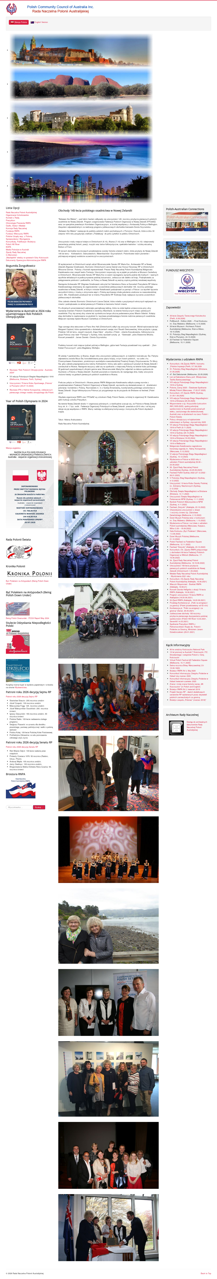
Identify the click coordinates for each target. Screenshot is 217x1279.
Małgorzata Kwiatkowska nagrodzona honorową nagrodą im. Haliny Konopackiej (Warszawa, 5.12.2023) (187, 449)
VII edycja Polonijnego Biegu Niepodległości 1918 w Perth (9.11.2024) (189, 426)
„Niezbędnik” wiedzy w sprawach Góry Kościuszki (27, 257)
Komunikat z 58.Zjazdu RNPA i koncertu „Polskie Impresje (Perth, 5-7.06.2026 (187, 365)
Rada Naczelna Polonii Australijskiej (21, 212)
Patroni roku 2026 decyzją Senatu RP (22, 746)
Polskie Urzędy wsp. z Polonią (19, 236)
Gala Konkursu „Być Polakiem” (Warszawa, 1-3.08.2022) (188, 532)
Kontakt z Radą (12, 217)
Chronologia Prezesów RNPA (18, 223)
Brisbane (24, 379)
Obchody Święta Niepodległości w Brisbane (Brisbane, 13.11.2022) (188, 492)
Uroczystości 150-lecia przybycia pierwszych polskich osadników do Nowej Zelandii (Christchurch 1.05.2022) (187, 568)
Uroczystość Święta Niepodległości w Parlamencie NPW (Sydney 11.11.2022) (187, 498)
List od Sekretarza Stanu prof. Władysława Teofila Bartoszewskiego (188, 378)
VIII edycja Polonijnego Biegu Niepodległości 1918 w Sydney (189, 383)
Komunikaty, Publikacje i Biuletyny (21, 241)
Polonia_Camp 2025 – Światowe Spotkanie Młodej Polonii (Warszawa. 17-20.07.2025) (188, 389)
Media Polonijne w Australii (17, 249)
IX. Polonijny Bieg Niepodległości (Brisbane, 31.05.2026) (189, 370)
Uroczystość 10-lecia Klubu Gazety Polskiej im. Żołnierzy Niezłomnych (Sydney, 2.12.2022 (188, 486)
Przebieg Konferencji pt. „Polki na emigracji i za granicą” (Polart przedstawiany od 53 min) (189, 604)
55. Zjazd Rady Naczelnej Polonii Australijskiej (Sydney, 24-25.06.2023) (186, 468)
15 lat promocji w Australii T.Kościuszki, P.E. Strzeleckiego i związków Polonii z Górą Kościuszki (189, 655)
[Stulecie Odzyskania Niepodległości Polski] (18, 641)
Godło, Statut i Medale (15, 225)
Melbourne (14, 379)
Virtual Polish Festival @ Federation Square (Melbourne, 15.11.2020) (188, 661)
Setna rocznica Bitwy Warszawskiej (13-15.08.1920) (187, 666)
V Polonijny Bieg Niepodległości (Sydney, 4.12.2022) (187, 479)
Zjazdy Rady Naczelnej (16, 252)
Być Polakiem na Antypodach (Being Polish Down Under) (27, 582)
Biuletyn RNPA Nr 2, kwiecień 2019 (185, 689)
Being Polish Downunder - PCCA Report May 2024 (27, 618)
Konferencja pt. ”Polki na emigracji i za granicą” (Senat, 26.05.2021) (186, 609)
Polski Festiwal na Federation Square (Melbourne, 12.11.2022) (186, 543)
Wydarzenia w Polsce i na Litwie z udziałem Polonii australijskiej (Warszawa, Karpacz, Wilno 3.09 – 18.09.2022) (188, 526)
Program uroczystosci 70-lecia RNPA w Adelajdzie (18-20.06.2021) (186, 596)
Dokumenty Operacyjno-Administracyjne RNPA (26, 260)
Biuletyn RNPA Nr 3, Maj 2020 (183, 670)
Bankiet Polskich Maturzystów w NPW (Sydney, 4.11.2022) (186, 503)
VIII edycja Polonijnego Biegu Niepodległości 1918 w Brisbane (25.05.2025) (189, 399)
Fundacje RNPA (12, 231)
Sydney (38, 379)
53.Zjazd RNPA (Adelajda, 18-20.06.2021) (187, 600)
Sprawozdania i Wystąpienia (18, 239)
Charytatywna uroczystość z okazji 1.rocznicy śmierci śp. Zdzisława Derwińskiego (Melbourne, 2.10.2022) (185, 512)
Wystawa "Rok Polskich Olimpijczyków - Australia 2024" (31, 371)
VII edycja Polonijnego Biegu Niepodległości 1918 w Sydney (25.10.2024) (189, 431)
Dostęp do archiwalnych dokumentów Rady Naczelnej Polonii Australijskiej (197, 725)
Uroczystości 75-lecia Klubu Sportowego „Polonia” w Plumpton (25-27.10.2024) (31, 384)
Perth (31, 379)
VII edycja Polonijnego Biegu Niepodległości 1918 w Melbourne (189, 442)
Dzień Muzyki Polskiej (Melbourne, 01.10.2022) (184, 537)
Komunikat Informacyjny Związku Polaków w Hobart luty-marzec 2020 (189, 674)
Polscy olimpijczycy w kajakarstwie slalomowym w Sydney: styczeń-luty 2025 (188, 420)
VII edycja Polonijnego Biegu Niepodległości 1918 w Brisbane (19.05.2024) (189, 436)
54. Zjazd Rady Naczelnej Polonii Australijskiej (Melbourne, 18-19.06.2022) (187, 561)
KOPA (8, 247)
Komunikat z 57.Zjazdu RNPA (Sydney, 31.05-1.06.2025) (186, 394)
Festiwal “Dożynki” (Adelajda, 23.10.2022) (187, 547)
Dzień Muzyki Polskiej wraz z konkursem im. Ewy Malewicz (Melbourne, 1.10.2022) (187, 519)
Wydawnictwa (21, 687)
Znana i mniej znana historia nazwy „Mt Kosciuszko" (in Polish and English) (186, 685)
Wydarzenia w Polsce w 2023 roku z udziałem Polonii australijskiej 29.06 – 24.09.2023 (186, 462)
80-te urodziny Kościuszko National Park (187, 649)
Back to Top (206, 1273)
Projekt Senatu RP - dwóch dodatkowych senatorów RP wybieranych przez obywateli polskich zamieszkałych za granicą (188, 694)
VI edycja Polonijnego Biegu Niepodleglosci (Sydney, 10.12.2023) (188, 455)
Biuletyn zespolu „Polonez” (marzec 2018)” (188, 699)
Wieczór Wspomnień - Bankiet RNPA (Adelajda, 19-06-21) (185, 585)
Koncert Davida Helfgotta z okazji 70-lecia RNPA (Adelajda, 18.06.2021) (188, 591)
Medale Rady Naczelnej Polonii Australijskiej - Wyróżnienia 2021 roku (189, 575)
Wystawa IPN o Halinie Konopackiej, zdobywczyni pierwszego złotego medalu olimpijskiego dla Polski (32, 391)
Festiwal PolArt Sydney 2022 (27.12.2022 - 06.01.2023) (188, 474)
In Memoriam (11, 255)
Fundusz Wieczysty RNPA (17, 233)
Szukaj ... (39, 807)
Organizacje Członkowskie (17, 215)
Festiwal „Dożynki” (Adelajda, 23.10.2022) (187, 507)
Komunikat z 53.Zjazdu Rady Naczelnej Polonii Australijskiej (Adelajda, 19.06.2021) (188, 580)
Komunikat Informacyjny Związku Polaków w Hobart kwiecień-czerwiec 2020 (189, 680)
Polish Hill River (12, 244)
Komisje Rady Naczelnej (16, 228)
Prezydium (10, 220)
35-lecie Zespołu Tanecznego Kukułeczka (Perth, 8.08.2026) (188, 317)
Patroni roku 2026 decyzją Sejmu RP (21, 696)
